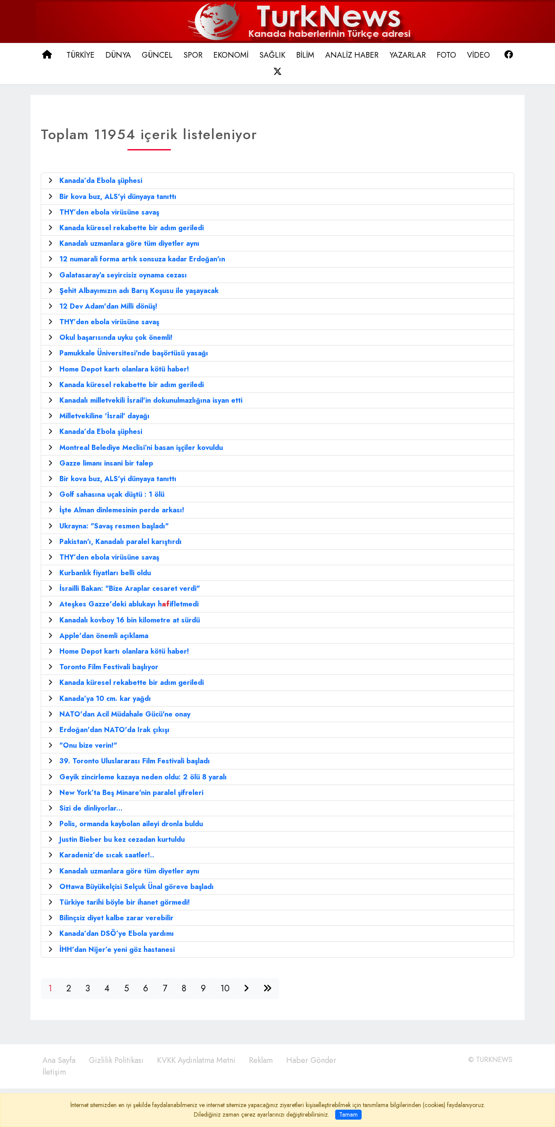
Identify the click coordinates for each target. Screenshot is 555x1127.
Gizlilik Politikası (116, 1060)
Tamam (348, 1114)
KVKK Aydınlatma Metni (196, 1060)
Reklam (261, 1060)
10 (224, 988)
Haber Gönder (311, 1060)
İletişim (54, 1072)
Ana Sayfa (58, 1060)
